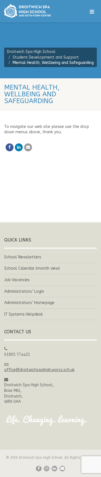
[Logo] (33, 11)
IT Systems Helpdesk (23, 314)
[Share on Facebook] (9, 147)
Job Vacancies (17, 280)
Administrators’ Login (24, 291)
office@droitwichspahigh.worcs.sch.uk (39, 369)
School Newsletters (22, 257)
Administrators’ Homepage (29, 302)
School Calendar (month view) (32, 268)
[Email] (28, 147)
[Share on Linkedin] (19, 147)
